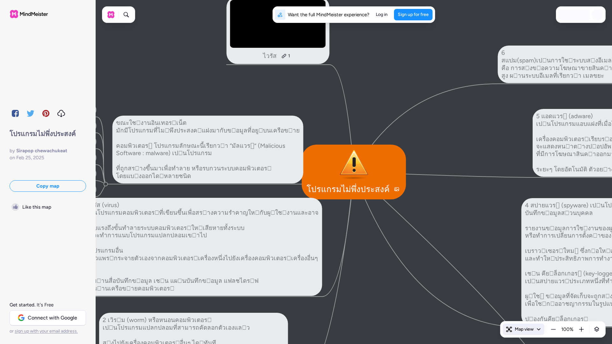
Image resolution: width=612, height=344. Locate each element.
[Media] (396, 189)
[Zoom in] (581, 329)
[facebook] (15, 113)
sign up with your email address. (46, 331)
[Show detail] (596, 329)
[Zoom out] (553, 329)
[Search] (126, 14)
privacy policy (413, 325)
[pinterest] (46, 113)
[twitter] (30, 113)
